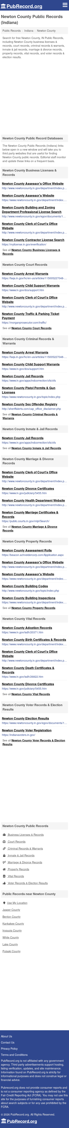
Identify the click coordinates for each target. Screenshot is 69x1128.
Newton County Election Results (25, 718)
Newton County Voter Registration (27, 730)
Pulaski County (11, 951)
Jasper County (11, 910)
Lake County (10, 944)
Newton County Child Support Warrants (31, 285)
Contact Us (7, 1042)
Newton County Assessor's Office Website (33, 183)
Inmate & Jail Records (20, 855)
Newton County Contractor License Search (33, 240)
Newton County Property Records (33, 608)
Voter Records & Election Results (27, 883)
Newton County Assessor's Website (28, 195)
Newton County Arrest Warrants (25, 273)
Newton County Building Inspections (28, 598)
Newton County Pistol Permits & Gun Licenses (28, 390)
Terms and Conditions (14, 1055)
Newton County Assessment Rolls (27, 550)
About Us (6, 1036)
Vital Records (15, 876)
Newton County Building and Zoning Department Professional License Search (32, 209)
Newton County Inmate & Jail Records (36, 448)
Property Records (18, 869)
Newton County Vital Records (31, 694)
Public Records (11, 30)
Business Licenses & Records (25, 834)
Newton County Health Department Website (33, 500)
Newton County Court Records (32, 328)
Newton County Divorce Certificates (28, 488)
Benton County (11, 916)
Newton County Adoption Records (27, 627)
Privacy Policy (9, 1048)
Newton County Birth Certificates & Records (34, 639)
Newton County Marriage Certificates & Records (30, 514)
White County (10, 937)
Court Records (16, 841)
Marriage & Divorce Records (24, 862)
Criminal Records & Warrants (25, 848)
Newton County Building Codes (25, 586)
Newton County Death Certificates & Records (28, 670)
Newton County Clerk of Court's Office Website (30, 225)
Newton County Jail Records (23, 376)
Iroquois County (12, 930)
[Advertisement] (34, 95)
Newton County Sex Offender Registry (29, 404)
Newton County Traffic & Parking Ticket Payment (30, 315)
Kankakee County (13, 923)
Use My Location (17, 903)
